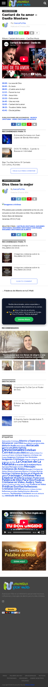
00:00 (4, 83)
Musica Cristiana (29, 471)
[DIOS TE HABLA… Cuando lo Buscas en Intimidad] (7, 152)
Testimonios (11, 678)
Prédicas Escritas (13, 486)
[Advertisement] (24, 643)
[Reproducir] (5, 532)
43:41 (4, 110)
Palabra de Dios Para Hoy (18, 479)
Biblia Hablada (21, 446)
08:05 (4, 89)
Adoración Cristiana (10, 441)
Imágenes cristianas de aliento (16, 230)
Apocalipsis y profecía (32, 443)
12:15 (4, 92)
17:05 (4, 95)
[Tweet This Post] (18, 198)
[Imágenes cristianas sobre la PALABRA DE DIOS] (7, 258)
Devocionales (13, 449)
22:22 (4, 98)
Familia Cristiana (34, 453)
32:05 (4, 104)
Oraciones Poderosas (33, 477)
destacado (32, 445)
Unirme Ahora (24, 319)
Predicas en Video (38, 484)
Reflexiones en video (9, 491)
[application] (24, 522)
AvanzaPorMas (20, 23)
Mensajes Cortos (16, 467)
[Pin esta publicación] (26, 32)
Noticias (40, 471)
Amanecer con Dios (12, 443)
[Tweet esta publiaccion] (18, 124)
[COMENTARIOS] (37, 32)
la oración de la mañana (25, 464)
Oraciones (23, 678)
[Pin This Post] (29, 198)
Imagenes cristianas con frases (27, 228)
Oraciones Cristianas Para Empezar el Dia (21, 476)
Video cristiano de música (24, 119)
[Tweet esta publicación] (16, 32)
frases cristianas (15, 455)
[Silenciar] (39, 532)
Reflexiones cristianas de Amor (31, 489)
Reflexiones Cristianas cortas (19, 487)
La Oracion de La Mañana (21, 462)
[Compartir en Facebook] (10, 32)
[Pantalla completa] (43, 532)
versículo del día (13, 495)
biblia (42, 443)
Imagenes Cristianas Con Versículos (22, 457)
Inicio (5, 676)
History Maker (30, 685)
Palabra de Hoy (16, 676)
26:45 (4, 101)
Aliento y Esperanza (30, 440)
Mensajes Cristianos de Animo (18, 467)
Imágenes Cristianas (13, 459)
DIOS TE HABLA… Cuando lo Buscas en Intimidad (26, 150)
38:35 (4, 107)
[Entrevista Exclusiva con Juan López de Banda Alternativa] (7, 139)
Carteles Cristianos (25, 226)
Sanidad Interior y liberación (28, 491)
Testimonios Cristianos (20, 493)
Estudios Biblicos (20, 452)
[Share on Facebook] (13, 198)
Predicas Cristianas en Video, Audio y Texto (23, 481)
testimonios (6, 493)
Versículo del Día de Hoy (30, 496)
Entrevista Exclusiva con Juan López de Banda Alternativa (27, 136)
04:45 (4, 86)
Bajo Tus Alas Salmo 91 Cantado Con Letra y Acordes (16, 163)
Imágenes (25, 681)
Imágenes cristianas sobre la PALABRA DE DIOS (15, 247)
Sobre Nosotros (37, 678)
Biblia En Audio (9, 445)
